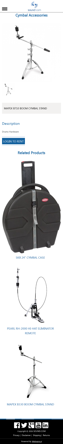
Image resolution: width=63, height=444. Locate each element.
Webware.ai (37, 441)
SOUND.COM (39, 431)
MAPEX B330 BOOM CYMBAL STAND (30, 404)
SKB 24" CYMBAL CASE (30, 257)
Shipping (37, 435)
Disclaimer (26, 435)
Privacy (16, 435)
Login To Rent (13, 141)
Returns (46, 435)
